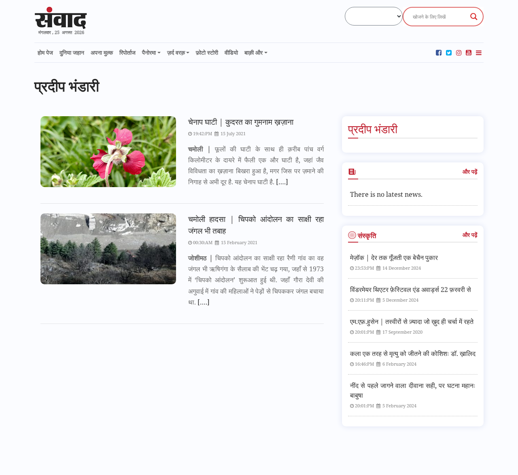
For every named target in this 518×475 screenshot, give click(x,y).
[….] (281, 181)
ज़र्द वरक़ (176, 52)
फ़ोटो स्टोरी (207, 52)
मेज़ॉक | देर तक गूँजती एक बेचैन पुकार (394, 257)
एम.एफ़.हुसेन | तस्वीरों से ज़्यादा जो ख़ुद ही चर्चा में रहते (411, 321)
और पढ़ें (470, 171)
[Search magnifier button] (474, 16)
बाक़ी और (253, 52)
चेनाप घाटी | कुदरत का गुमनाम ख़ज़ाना (240, 121)
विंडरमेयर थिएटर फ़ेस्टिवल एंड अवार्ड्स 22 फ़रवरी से (410, 289)
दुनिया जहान (71, 52)
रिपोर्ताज (127, 52)
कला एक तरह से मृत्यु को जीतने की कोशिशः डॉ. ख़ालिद (413, 353)
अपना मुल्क (102, 52)
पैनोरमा (149, 52)
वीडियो (231, 52)
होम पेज (45, 52)
